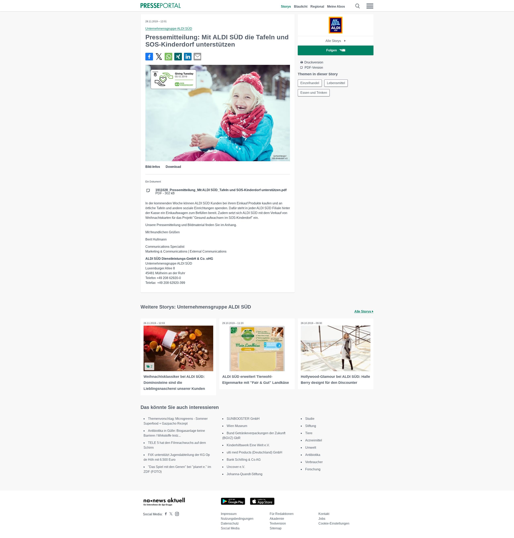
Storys (286, 6)
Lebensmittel (336, 83)
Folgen (331, 50)
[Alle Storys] (336, 32)
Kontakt (323, 514)
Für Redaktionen (282, 514)
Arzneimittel (313, 440)
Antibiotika (312, 454)
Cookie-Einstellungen (333, 523)
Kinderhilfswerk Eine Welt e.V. (248, 445)
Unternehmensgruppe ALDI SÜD (168, 28)
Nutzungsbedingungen (237, 518)
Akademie (277, 518)
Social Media (230, 528)
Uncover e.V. (236, 467)
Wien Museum (237, 426)
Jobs (321, 518)
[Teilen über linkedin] (188, 56)
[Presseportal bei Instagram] (176, 513)
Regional (317, 6)
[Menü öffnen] (369, 6)
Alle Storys (333, 41)
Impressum (229, 514)
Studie (309, 418)
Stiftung (310, 426)
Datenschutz (230, 523)
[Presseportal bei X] (170, 514)
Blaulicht (300, 6)
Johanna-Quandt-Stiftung (244, 474)
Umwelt (310, 447)
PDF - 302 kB (221, 192)
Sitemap (275, 528)
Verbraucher (314, 462)
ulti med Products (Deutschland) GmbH (254, 452)
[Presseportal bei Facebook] (164, 514)
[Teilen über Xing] (178, 56)
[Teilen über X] (159, 56)
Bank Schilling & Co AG (244, 459)
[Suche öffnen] (357, 6)
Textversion (278, 523)
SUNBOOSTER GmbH (243, 418)
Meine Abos (336, 6)
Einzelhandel (309, 83)
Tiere (308, 433)
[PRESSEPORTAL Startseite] (161, 5)
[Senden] (197, 56)
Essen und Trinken (313, 92)
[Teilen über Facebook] (149, 56)
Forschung (312, 469)
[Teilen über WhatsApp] (168, 56)
